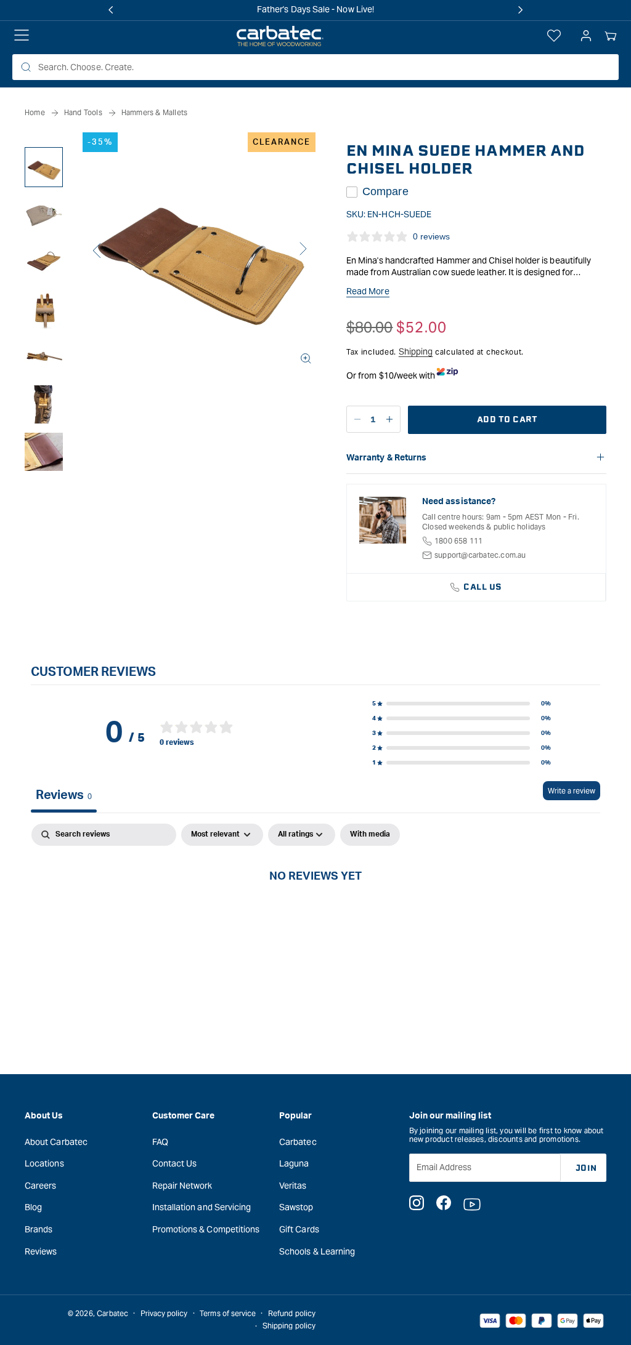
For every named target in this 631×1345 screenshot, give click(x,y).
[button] (611, 36)
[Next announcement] (520, 10)
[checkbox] (370, 835)
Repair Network (182, 1185)
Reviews (41, 1251)
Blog (33, 1207)
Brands (38, 1229)
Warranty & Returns (386, 458)
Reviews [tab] (64, 795)
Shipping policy (289, 1325)
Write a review (571, 790)
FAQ (160, 1141)
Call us (482, 587)
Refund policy (292, 1313)
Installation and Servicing (201, 1207)
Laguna (294, 1163)
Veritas (293, 1185)
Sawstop (296, 1207)
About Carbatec (56, 1141)
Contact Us (174, 1163)
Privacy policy (164, 1313)
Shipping (416, 351)
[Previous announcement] (111, 10)
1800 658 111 (458, 540)
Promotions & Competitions (206, 1229)
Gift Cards (299, 1229)
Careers (41, 1185)
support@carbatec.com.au (480, 555)
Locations (44, 1163)
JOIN (586, 1168)
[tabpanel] (315, 917)
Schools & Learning (317, 1251)
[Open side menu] (21, 36)
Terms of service (228, 1313)
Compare (385, 191)
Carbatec (298, 1141)
